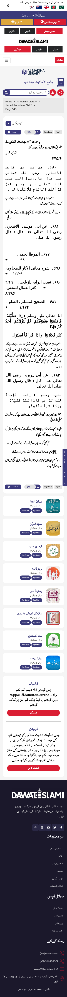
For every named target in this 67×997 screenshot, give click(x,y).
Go (38, 132)
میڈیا (55, 49)
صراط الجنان (58, 908)
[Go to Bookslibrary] (33, 72)
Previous (48, 132)
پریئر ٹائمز (59, 923)
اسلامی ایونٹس (57, 863)
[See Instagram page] (42, 827)
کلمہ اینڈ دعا (57, 931)
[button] (8, 123)
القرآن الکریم (58, 915)
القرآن (11, 31)
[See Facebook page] (61, 827)
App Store (36, 510)
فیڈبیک (33, 713)
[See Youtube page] (48, 827)
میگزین (17, 49)
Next (58, 132)
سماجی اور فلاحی (56, 848)
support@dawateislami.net (46, 968)
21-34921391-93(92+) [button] (49, 953)
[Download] (53, 92)
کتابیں (27, 31)
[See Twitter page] (55, 827)
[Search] (6, 93)
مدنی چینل (49, 31)
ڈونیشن (59, 60)
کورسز (39, 49)
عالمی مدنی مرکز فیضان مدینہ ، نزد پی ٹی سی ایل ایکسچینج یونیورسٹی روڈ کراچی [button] (30, 979)
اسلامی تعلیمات (56, 886)
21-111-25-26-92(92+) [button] (49, 961)
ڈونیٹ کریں (33, 768)
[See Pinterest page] (35, 827)
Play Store (25, 510)
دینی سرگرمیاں (57, 878)
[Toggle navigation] (7, 60)
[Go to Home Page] (33, 40)
